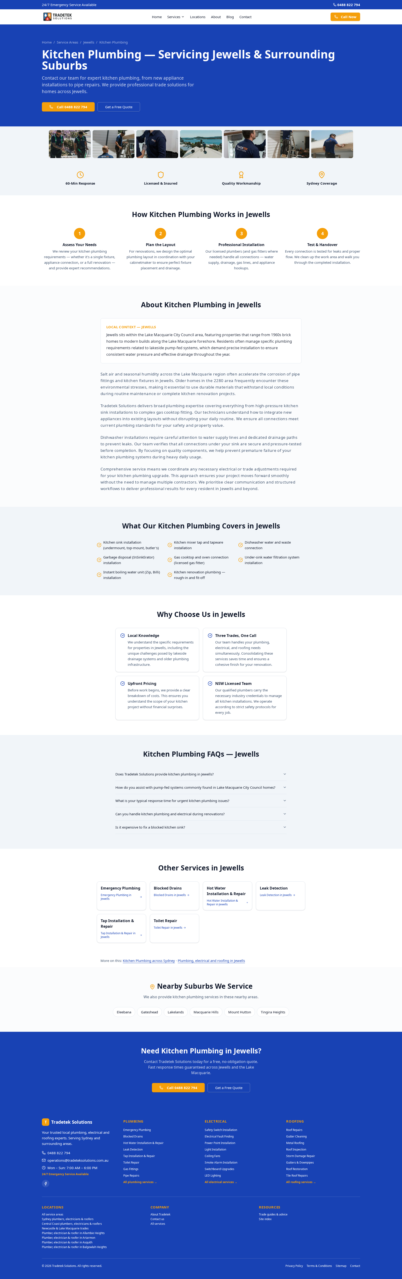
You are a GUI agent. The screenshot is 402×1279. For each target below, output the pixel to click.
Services (173, 16)
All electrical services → (221, 1182)
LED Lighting (213, 1175)
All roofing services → (301, 1182)
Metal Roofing (295, 1143)
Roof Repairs (294, 1130)
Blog (230, 16)
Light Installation (215, 1149)
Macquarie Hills (206, 1012)
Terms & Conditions (319, 1266)
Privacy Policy (294, 1266)
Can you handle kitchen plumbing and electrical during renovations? (170, 814)
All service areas (52, 1214)
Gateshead (149, 1012)
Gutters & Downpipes (300, 1162)
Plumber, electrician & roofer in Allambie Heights (73, 1233)
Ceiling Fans (212, 1156)
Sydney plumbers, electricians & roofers (68, 1219)
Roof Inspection (296, 1149)
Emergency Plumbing (137, 1130)
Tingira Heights (273, 1012)
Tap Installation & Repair (139, 1156)
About (216, 16)
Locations (197, 16)
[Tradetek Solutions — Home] (57, 16)
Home (157, 16)
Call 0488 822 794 (72, 107)
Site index (265, 1219)
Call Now (348, 16)
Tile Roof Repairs (297, 1175)
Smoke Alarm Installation (221, 1162)
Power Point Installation (220, 1143)
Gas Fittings (130, 1169)
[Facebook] (45, 1183)
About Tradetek (160, 1214)
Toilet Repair (131, 1162)
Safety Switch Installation (221, 1130)
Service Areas (67, 42)
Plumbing (133, 1121)
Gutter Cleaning (296, 1136)
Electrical (216, 1121)
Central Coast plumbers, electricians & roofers (72, 1224)
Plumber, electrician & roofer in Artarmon (68, 1238)
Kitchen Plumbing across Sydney (149, 960)
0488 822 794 (348, 4)
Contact (245, 16)
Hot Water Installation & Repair (143, 1143)
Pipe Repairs (131, 1175)
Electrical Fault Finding (219, 1136)
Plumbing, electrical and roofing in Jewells (211, 960)
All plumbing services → (140, 1182)
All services (158, 1224)
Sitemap (341, 1266)
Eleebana (124, 1012)
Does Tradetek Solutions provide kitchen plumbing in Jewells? (164, 774)
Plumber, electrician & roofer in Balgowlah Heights (74, 1247)
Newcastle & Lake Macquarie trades (65, 1228)
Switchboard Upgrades (219, 1169)
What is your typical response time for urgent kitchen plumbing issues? (172, 800)
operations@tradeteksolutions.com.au (77, 1160)
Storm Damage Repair (300, 1156)
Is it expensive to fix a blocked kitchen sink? (150, 827)
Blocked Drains (133, 1136)
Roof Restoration (297, 1169)
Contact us (157, 1219)
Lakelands (176, 1012)
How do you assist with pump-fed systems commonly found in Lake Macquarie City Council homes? (195, 787)
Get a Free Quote (118, 107)
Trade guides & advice (273, 1214)
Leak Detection (133, 1149)
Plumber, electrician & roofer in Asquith (67, 1242)
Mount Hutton (239, 1012)
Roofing (295, 1121)
